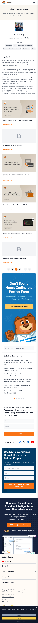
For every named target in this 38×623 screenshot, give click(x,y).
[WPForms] (6, 2)
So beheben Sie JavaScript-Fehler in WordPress (17, 233)
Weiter (29, 272)
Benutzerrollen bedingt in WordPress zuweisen (17, 120)
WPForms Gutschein (7, 601)
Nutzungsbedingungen (8, 594)
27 (26, 269)
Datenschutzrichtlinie (8, 597)
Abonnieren (19, 434)
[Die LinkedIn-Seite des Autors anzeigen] (25, 38)
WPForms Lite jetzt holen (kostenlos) (19, 486)
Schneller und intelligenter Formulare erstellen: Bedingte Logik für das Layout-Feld (18, 362)
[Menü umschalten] (34, 2)
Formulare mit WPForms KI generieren (14, 258)
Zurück (8, 272)
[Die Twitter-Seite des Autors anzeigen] (28, 38)
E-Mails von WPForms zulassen (12, 145)
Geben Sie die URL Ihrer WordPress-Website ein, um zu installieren (19, 463)
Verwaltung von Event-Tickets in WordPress (16, 205)
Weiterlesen (6, 124)
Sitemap (4, 599)
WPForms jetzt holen (18, 525)
